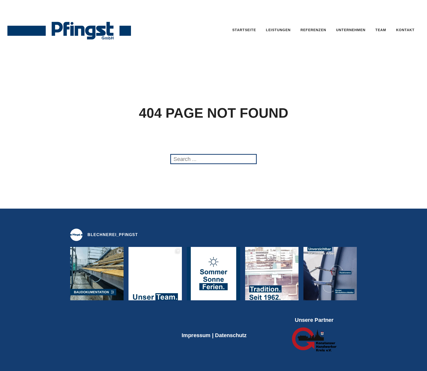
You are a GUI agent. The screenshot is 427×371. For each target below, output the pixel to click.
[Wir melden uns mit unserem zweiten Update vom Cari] (97, 273)
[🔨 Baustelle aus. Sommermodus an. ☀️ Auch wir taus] (213, 273)
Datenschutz (230, 335)
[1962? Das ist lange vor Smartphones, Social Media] (272, 273)
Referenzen (313, 30)
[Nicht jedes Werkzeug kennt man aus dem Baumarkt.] (330, 273)
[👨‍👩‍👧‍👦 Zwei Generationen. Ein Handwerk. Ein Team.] (155, 273)
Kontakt (405, 30)
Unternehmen (350, 30)
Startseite (244, 30)
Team (380, 30)
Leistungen (278, 30)
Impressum (196, 335)
